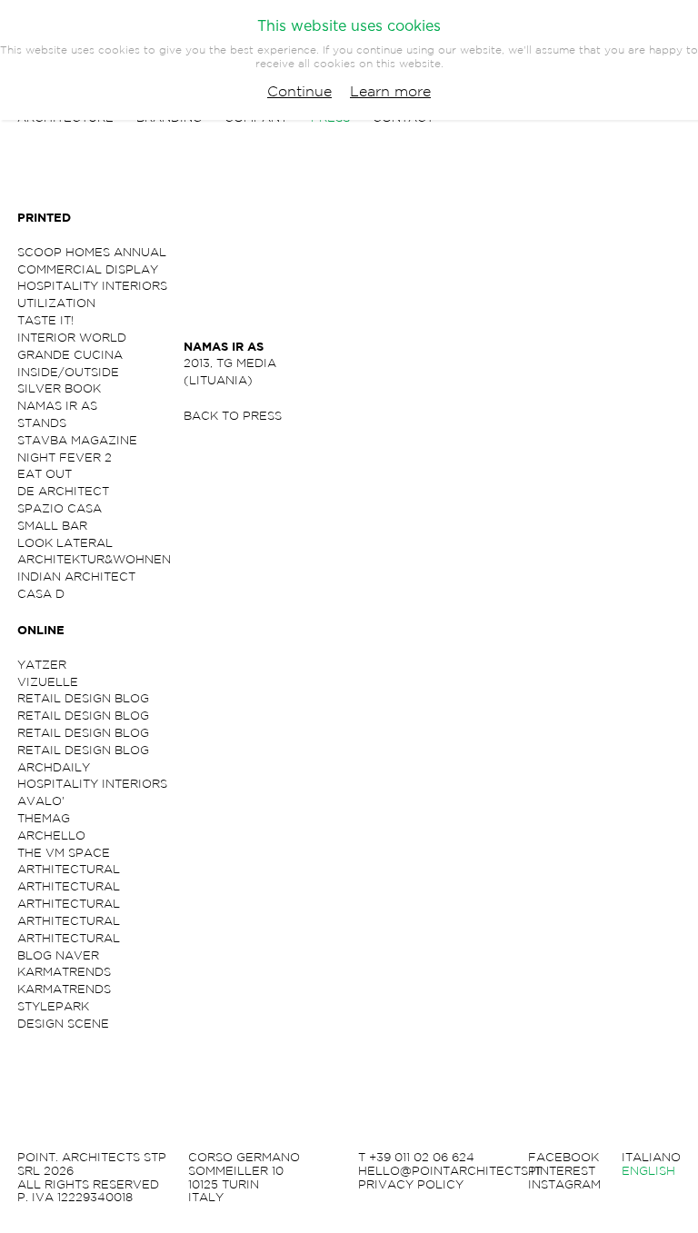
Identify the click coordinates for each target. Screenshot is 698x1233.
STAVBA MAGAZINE (77, 440)
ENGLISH (648, 1171)
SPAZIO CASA (59, 508)
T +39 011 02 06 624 (416, 1157)
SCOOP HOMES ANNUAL (91, 252)
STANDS (41, 423)
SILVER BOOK (59, 388)
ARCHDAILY (53, 767)
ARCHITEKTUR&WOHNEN (94, 559)
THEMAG (43, 818)
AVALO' (41, 801)
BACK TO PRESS (233, 416)
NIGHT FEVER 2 (64, 457)
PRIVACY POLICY (411, 1184)
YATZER (41, 664)
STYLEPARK (53, 1006)
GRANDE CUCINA (70, 355)
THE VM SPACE (63, 853)
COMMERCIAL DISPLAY (87, 269)
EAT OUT (44, 474)
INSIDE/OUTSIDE (68, 372)
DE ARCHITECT (63, 491)
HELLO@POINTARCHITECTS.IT (450, 1171)
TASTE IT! (45, 320)
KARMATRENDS (64, 972)
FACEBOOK (563, 1157)
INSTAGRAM (564, 1184)
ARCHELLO (51, 835)
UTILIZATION (56, 303)
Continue (299, 91)
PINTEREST (561, 1171)
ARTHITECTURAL (68, 869)
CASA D (41, 594)
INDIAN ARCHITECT (76, 576)
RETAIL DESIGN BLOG (83, 698)
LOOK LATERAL (65, 543)
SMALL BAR (52, 525)
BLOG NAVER (58, 955)
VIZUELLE (47, 682)
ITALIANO (651, 1157)
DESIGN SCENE (63, 1023)
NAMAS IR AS (57, 406)
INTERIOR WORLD (71, 337)
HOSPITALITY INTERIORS (92, 286)
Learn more (390, 91)
